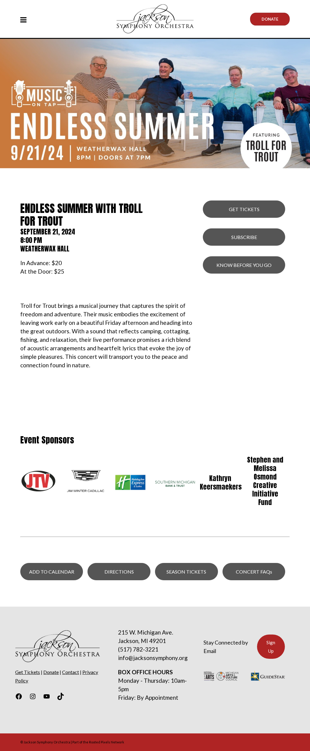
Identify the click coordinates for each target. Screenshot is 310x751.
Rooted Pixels (99, 742)
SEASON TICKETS (186, 571)
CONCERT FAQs (254, 571)
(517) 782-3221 (138, 649)
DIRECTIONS (119, 571)
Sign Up (270, 647)
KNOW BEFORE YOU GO (244, 265)
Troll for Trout (38, 305)
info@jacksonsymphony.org (153, 657)
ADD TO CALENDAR (51, 571)
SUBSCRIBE (244, 237)
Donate (270, 19)
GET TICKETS (244, 209)
